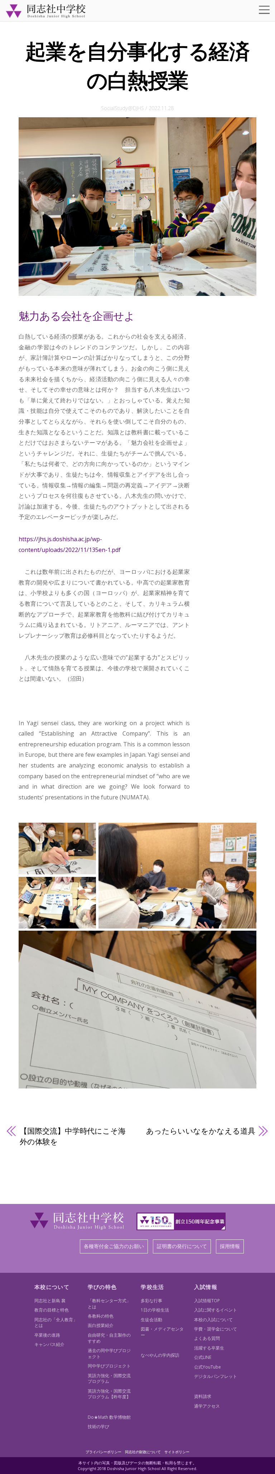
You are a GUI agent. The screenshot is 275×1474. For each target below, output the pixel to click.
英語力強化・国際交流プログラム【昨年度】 (109, 1394)
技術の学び (98, 1426)
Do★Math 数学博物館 (109, 1417)
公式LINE (202, 1357)
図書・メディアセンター (162, 1332)
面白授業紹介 (101, 1325)
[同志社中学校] (45, 15)
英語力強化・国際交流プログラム (109, 1379)
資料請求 (202, 1396)
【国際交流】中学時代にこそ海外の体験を (73, 1136)
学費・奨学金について (215, 1329)
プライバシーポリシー (103, 1451)
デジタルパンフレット (215, 1376)
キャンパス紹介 (49, 1344)
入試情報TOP (207, 1301)
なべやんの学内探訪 (160, 1355)
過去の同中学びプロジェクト (109, 1353)
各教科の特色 (101, 1316)
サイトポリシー (176, 1451)
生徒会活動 (151, 1320)
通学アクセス (207, 1406)
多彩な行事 (151, 1301)
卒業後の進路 (47, 1335)
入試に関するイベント (215, 1310)
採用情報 (230, 1246)
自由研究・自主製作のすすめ (109, 1338)
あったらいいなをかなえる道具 (200, 1131)
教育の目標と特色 (51, 1310)
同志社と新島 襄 (50, 1301)
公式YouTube (207, 1367)
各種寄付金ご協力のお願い (114, 1246)
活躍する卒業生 (209, 1348)
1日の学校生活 (155, 1310)
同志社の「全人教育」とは (55, 1323)
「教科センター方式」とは (109, 1304)
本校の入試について (213, 1320)
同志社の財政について (143, 1451)
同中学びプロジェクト (109, 1366)
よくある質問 (207, 1338)
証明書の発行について (182, 1246)
